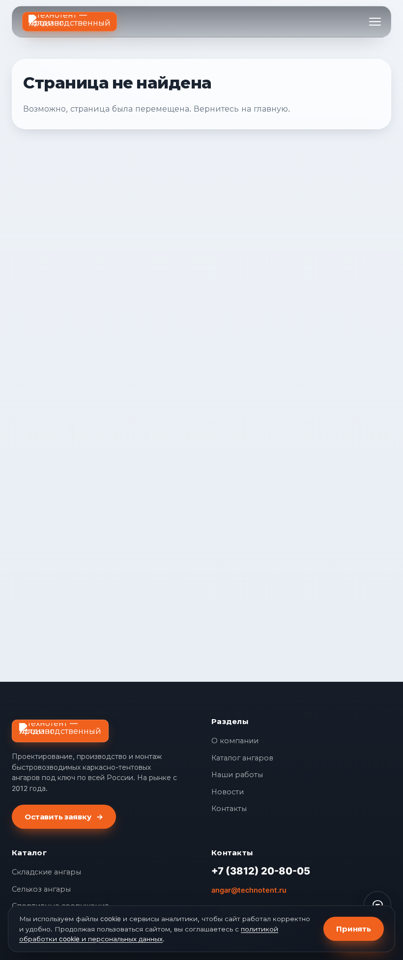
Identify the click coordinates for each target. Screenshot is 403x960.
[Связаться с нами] (377, 905)
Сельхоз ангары (41, 889)
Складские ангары (46, 872)
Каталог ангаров (242, 758)
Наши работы (237, 774)
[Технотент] (69, 21)
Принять (353, 928)
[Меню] (375, 21)
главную (271, 109)
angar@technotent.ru (249, 890)
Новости (227, 791)
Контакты (229, 808)
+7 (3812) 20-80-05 (260, 871)
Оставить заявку (64, 816)
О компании (235, 740)
